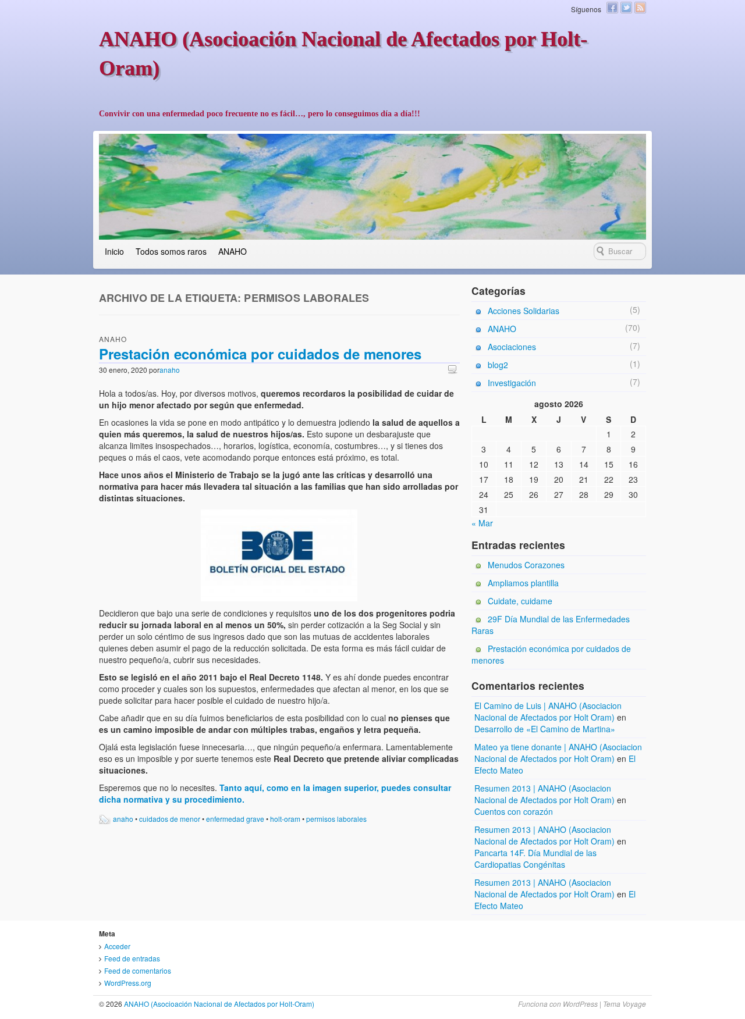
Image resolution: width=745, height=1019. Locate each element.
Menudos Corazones (526, 565)
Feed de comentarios (137, 970)
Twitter (626, 7)
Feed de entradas (132, 958)
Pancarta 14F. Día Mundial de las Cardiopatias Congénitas (535, 858)
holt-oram (285, 819)
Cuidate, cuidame (520, 601)
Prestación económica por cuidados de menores (260, 354)
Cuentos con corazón (513, 811)
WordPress (580, 1004)
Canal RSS (640, 7)
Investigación (512, 383)
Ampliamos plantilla (523, 583)
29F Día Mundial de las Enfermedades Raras (550, 624)
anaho (169, 370)
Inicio (114, 251)
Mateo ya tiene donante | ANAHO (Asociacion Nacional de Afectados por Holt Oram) (558, 752)
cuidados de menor (169, 819)
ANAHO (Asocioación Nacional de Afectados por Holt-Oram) (218, 1004)
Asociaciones (512, 346)
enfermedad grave (235, 819)
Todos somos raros (171, 251)
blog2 (498, 364)
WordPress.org (127, 983)
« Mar (482, 523)
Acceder (117, 946)
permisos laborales (336, 819)
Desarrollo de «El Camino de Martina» (544, 729)
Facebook (612, 7)
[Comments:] (454, 369)
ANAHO (232, 251)
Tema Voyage (624, 1004)
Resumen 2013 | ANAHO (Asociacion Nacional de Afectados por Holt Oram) (544, 794)
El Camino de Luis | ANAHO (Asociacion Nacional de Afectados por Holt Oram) (548, 711)
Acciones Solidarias (523, 310)
